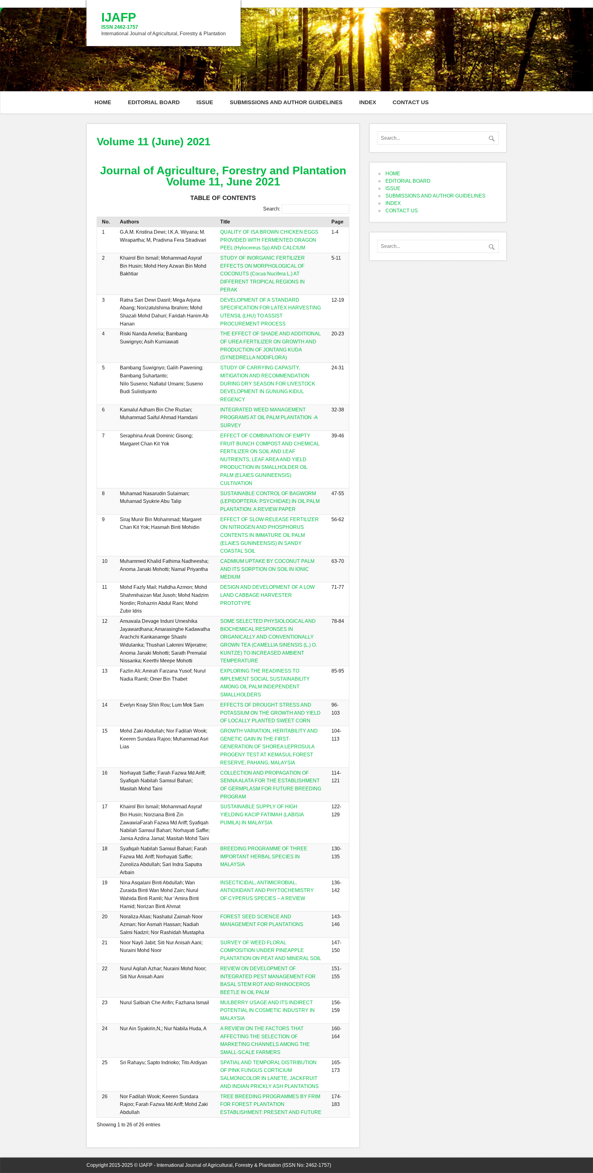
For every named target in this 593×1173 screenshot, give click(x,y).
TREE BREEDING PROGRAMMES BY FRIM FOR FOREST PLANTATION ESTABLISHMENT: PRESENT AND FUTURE (271, 1104)
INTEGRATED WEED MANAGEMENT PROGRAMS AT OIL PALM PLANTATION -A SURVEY (269, 417)
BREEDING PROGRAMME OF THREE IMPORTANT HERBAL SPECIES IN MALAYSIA (263, 856)
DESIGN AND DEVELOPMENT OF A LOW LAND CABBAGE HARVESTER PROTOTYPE (267, 595)
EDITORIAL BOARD (154, 102)
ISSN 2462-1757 (119, 27)
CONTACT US (411, 102)
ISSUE (204, 102)
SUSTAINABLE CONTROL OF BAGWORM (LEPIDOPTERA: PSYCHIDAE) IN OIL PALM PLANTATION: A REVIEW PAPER (270, 501)
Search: (271, 208)
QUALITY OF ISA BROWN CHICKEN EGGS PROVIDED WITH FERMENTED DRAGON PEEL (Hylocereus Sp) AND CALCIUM (269, 239)
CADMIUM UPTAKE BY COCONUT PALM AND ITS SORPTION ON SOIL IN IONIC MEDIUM (267, 569)
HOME (103, 102)
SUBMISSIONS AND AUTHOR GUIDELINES (286, 102)
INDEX (367, 102)
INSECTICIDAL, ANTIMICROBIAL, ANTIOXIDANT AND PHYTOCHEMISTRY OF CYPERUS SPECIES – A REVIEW (267, 890)
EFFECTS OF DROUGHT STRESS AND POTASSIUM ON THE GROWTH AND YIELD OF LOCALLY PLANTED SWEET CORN (270, 712)
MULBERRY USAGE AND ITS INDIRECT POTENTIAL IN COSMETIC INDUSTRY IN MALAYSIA (267, 1010)
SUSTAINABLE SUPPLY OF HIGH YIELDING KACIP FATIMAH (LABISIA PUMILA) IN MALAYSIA (262, 814)
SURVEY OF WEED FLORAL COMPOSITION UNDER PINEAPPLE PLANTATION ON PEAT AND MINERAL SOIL (270, 950)
